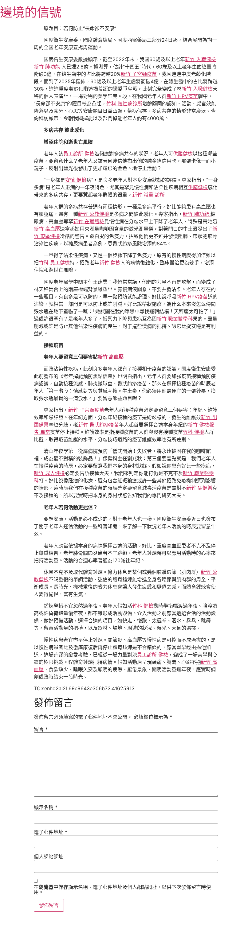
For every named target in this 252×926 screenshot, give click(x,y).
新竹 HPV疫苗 (182, 96)
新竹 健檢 (109, 262)
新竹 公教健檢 (93, 214)
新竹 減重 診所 (148, 195)
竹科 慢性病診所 (124, 103)
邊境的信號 (30, 12)
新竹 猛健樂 (199, 488)
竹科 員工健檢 (54, 262)
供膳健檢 (183, 153)
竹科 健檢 (193, 432)
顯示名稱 (45, 807)
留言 (41, 729)
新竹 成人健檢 (49, 473)
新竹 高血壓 (47, 229)
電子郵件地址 (50, 832)
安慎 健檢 (75, 180)
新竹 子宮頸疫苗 (139, 74)
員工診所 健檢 (78, 153)
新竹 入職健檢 (200, 59)
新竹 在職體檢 (88, 221)
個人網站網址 (48, 856)
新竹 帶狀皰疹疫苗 (98, 425)
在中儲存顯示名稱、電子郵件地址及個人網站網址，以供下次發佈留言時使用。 (122, 889)
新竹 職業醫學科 (175, 319)
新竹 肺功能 (47, 67)
